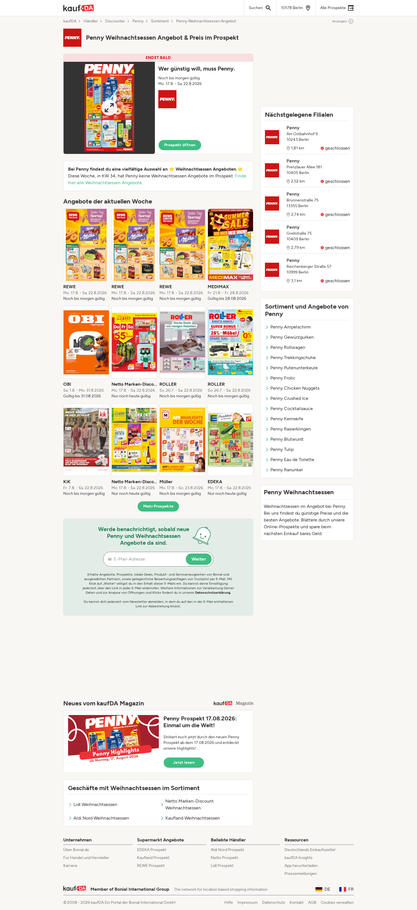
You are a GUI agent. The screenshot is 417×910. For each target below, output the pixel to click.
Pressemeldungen (301, 873)
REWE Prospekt (151, 865)
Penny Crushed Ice (289, 398)
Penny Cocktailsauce (291, 408)
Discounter (115, 21)
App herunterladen (301, 865)
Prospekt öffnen (179, 145)
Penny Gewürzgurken (292, 337)
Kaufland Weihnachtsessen (192, 818)
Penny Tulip (282, 449)
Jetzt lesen (184, 762)
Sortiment (160, 21)
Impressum (247, 902)
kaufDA (69, 21)
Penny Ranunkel (286, 469)
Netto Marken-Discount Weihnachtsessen (189, 804)
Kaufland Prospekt (153, 857)
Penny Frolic (282, 378)
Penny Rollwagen (287, 347)
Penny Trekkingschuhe (293, 357)
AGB (312, 902)
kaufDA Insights (299, 857)
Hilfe (228, 902)
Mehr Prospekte (158, 506)
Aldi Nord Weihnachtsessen (101, 818)
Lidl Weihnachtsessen (95, 804)
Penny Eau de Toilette (292, 459)
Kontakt (297, 902)
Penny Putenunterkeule (294, 367)
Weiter (198, 559)
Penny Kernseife (286, 418)
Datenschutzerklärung (212, 593)
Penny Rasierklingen (290, 429)
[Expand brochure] (109, 108)
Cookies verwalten (337, 902)
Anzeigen (339, 21)
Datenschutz (273, 902)
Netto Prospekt (224, 857)
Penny (138, 21)
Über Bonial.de (76, 849)
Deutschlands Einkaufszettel (310, 849)
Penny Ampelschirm (290, 327)
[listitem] (86, 255)
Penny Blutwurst (287, 439)
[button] (158, 104)
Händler (91, 21)
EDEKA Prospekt (151, 849)
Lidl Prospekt (222, 865)
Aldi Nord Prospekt (227, 849)
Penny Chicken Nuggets (294, 388)
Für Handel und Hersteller (86, 857)
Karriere (70, 865)
